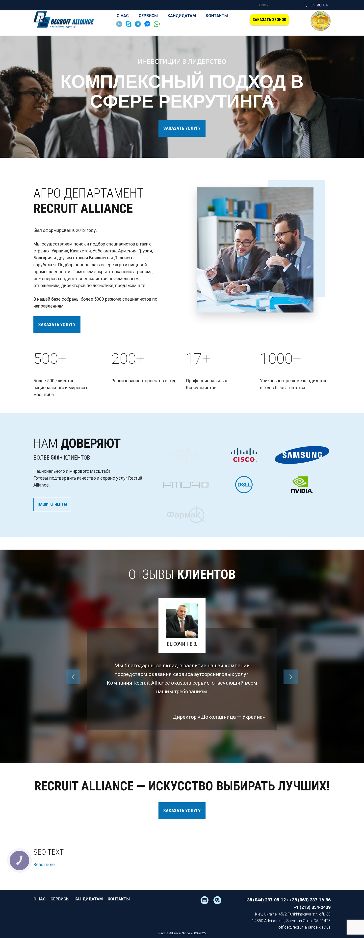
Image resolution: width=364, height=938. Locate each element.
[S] (219, 900)
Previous (73, 677)
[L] (207, 900)
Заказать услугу (182, 128)
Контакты (217, 15)
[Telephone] (120, 25)
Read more (44, 864)
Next (291, 677)
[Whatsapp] (158, 25)
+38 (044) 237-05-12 (265, 899)
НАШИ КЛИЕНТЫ (52, 504)
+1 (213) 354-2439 (312, 907)
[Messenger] (148, 25)
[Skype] (130, 25)
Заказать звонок (269, 19)
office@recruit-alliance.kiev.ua (304, 927)
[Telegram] (139, 25)
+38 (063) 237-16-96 (310, 899)
